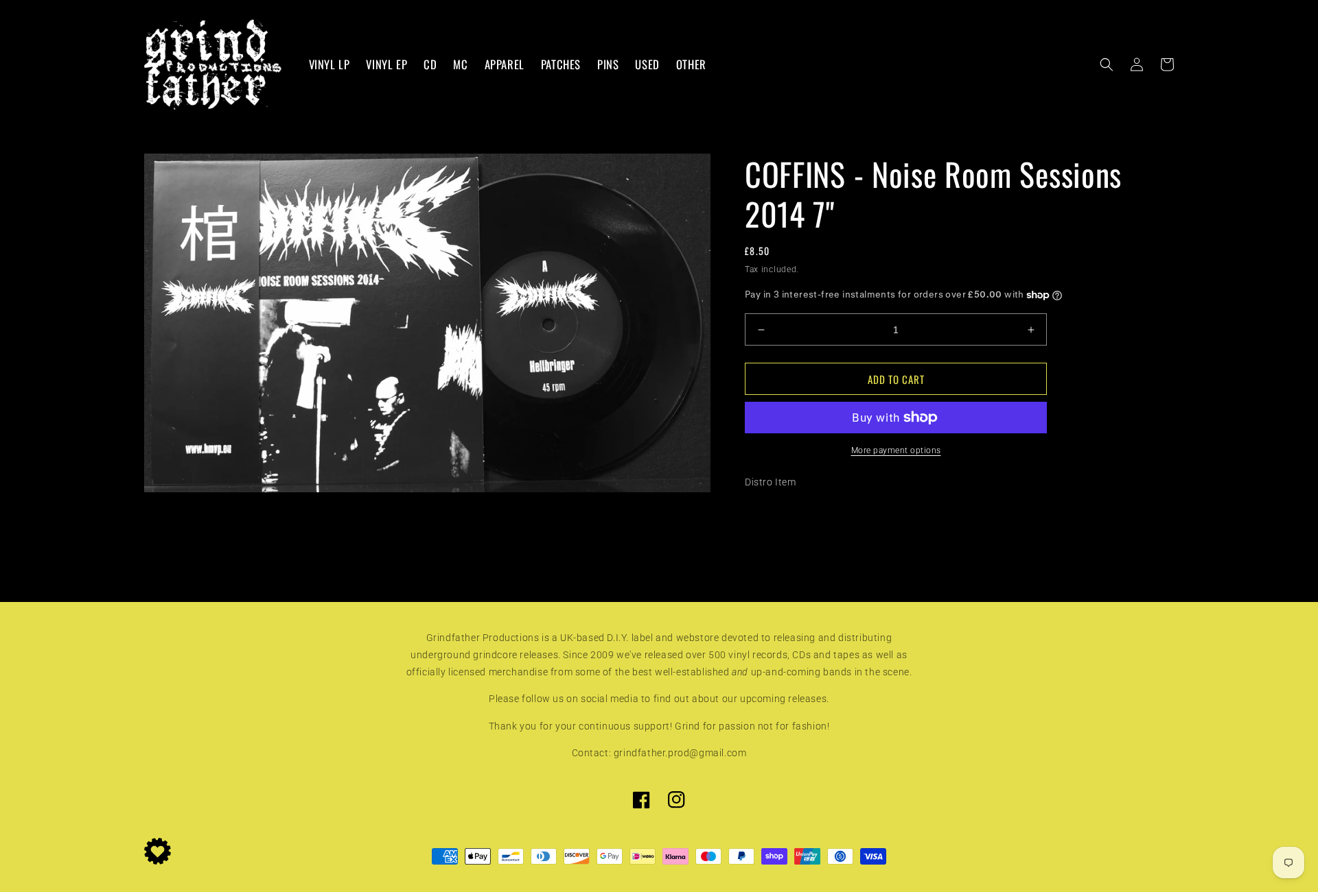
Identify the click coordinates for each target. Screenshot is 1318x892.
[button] (1106, 64)
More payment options (896, 450)
